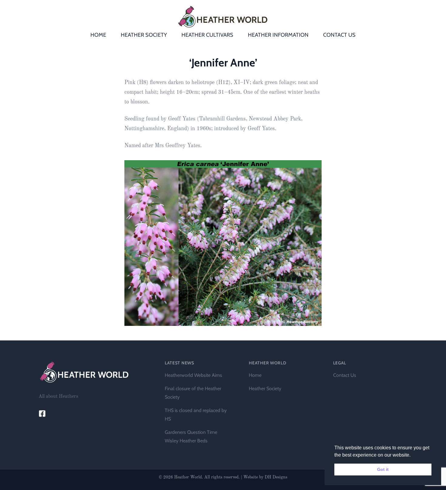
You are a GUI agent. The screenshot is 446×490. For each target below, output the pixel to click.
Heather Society (265, 388)
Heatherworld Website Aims (193, 375)
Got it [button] (383, 469)
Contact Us (344, 375)
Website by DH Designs (265, 477)
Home (255, 375)
